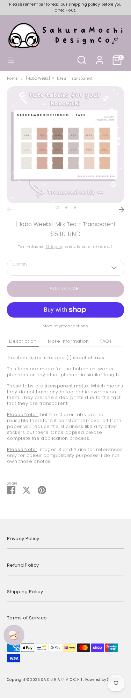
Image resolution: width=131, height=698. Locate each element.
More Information (68, 341)
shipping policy (84, 4)
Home (12, 79)
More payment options (65, 326)
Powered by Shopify (103, 679)
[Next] (121, 209)
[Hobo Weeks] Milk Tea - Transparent (59, 79)
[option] (65, 144)
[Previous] (9, 209)
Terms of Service (27, 618)
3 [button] (75, 207)
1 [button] (57, 207)
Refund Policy (23, 565)
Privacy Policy (23, 538)
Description (23, 341)
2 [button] (66, 207)
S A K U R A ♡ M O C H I (62, 679)
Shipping (54, 246)
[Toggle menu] (11, 60)
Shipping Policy (25, 591)
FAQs (106, 341)
